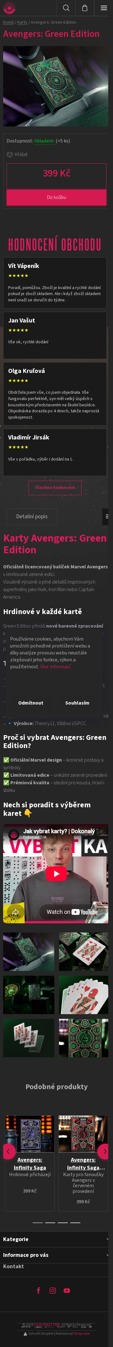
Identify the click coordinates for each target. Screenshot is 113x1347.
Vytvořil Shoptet (41, 1333)
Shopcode (81, 1333)
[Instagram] (53, 1290)
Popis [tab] (31, 516)
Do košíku (56, 197)
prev (8, 1151)
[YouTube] (67, 1290)
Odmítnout (30, 702)
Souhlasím (77, 702)
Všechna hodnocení (55, 488)
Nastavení (54, 682)
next (105, 1151)
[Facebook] (38, 1290)
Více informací (55, 666)
